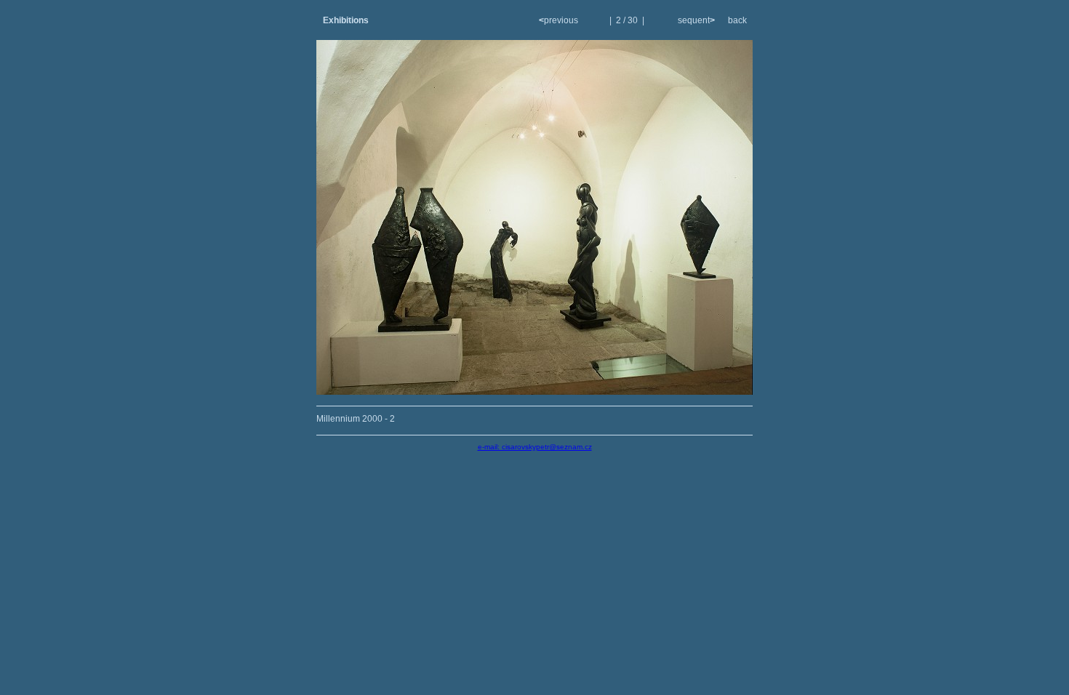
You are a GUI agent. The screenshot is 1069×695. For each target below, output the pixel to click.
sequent (695, 20)
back (737, 20)
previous (559, 20)
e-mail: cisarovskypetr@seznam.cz (535, 447)
